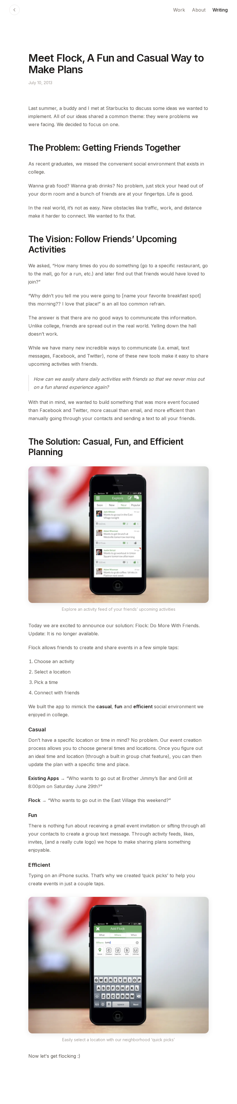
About (198, 10)
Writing (220, 10)
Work (179, 10)
